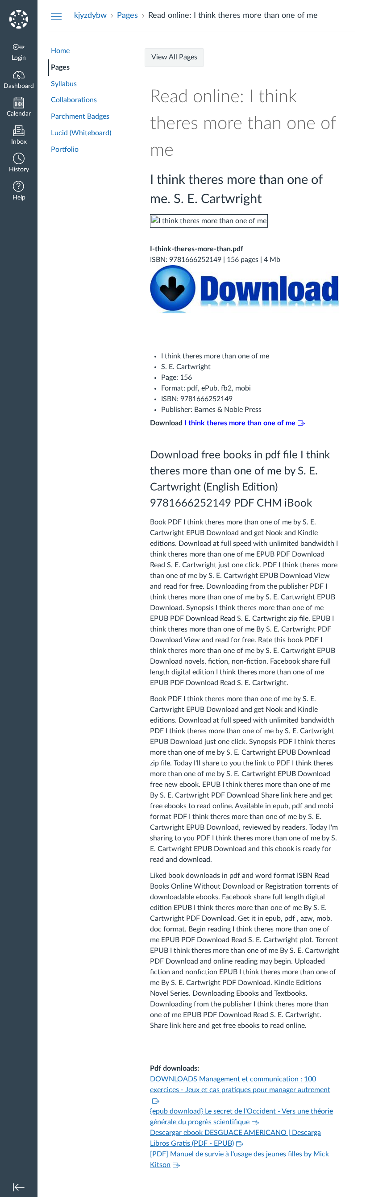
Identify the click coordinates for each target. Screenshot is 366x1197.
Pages (60, 67)
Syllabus (64, 83)
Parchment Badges (80, 116)
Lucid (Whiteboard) (81, 133)
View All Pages (174, 57)
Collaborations (74, 100)
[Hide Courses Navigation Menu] (56, 16)
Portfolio (65, 149)
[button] (18, 164)
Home (60, 50)
